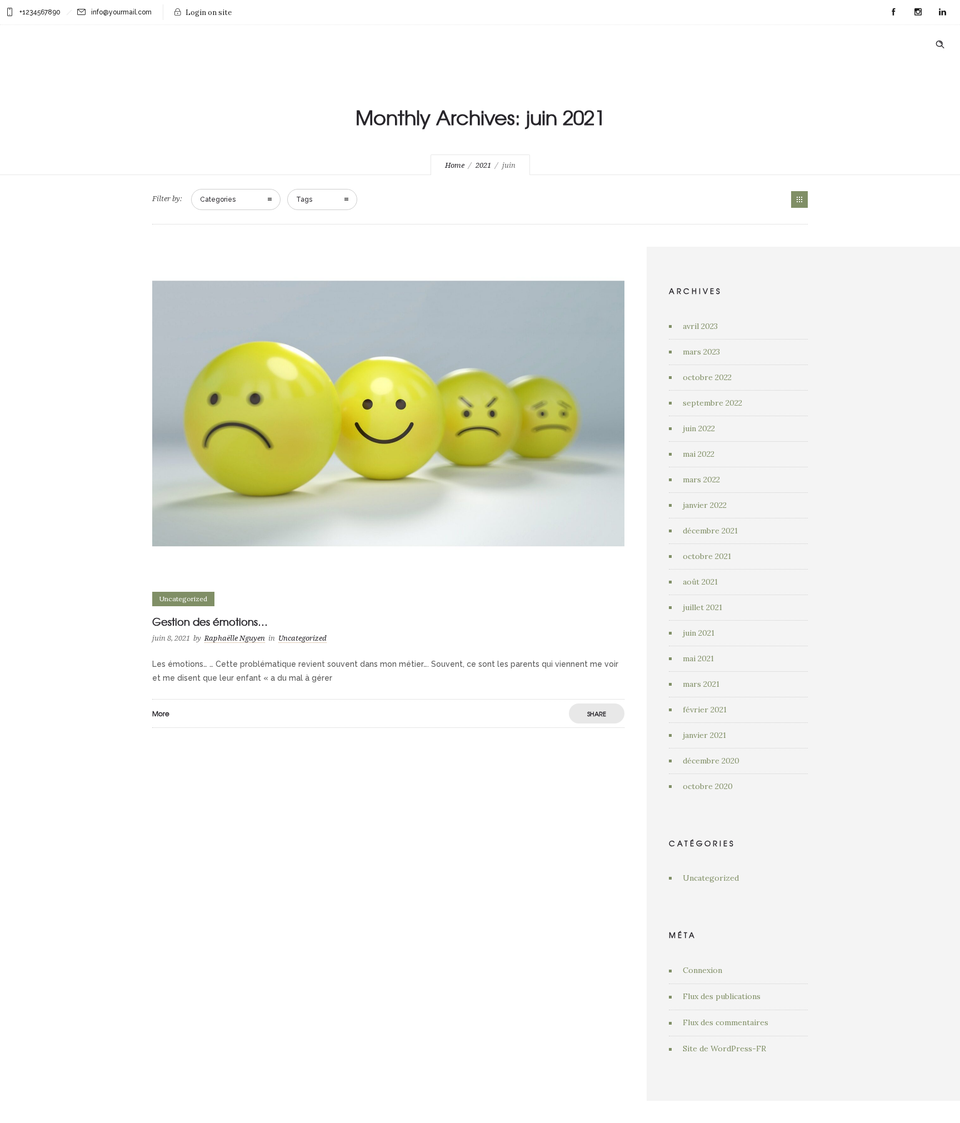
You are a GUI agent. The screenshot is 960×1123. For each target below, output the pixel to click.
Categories (218, 199)
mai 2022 (698, 454)
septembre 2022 (712, 403)
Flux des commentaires (725, 1022)
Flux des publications (722, 996)
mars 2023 (701, 352)
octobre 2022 (707, 377)
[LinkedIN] (942, 12)
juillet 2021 (702, 607)
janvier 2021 (704, 735)
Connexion (702, 970)
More (160, 713)
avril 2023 (700, 326)
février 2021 (705, 710)
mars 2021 (701, 684)
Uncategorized (711, 878)
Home (454, 165)
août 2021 (700, 582)
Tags (304, 199)
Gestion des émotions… (210, 621)
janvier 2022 (705, 505)
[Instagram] (918, 12)
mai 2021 (698, 658)
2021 (483, 165)
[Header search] (940, 43)
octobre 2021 (707, 556)
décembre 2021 (710, 531)
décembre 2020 (711, 761)
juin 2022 (699, 428)
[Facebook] (893, 12)
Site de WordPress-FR (724, 1049)
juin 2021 (698, 633)
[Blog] (799, 199)
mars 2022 (701, 480)
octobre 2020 (708, 786)
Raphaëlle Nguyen (234, 638)
